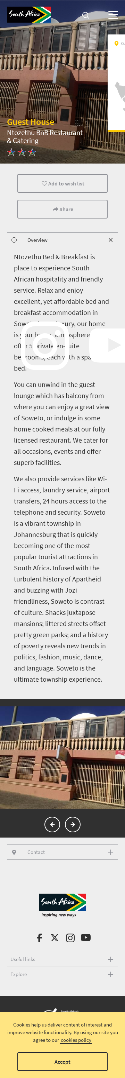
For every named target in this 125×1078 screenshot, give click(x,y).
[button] (52, 824)
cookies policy (76, 1040)
